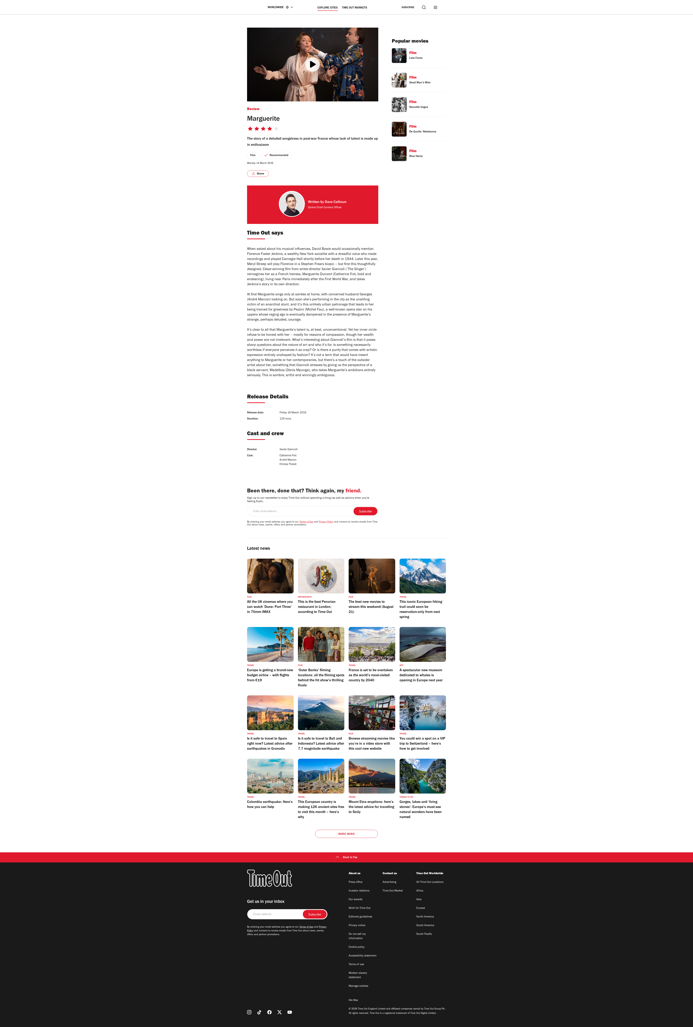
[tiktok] (259, 1012)
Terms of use (356, 964)
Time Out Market (393, 891)
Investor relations (359, 891)
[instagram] (249, 1012)
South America (425, 925)
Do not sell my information (357, 936)
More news (346, 834)
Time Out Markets (354, 7)
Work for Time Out (360, 908)
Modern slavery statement (358, 975)
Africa (419, 891)
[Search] (424, 7)
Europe (420, 908)
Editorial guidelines (360, 916)
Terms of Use (306, 522)
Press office (355, 882)
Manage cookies (358, 986)
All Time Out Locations (429, 882)
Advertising (389, 882)
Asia (418, 899)
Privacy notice (357, 925)
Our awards (355, 899)
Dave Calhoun (335, 202)
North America (425, 916)
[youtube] (289, 1012)
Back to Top (350, 857)
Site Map (353, 1000)
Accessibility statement (362, 955)
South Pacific (424, 934)
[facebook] (269, 1012)
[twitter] (279, 1012)
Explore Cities (327, 7)
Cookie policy (357, 947)
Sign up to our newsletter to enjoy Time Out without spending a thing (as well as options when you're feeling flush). (308, 500)
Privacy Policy (326, 522)
